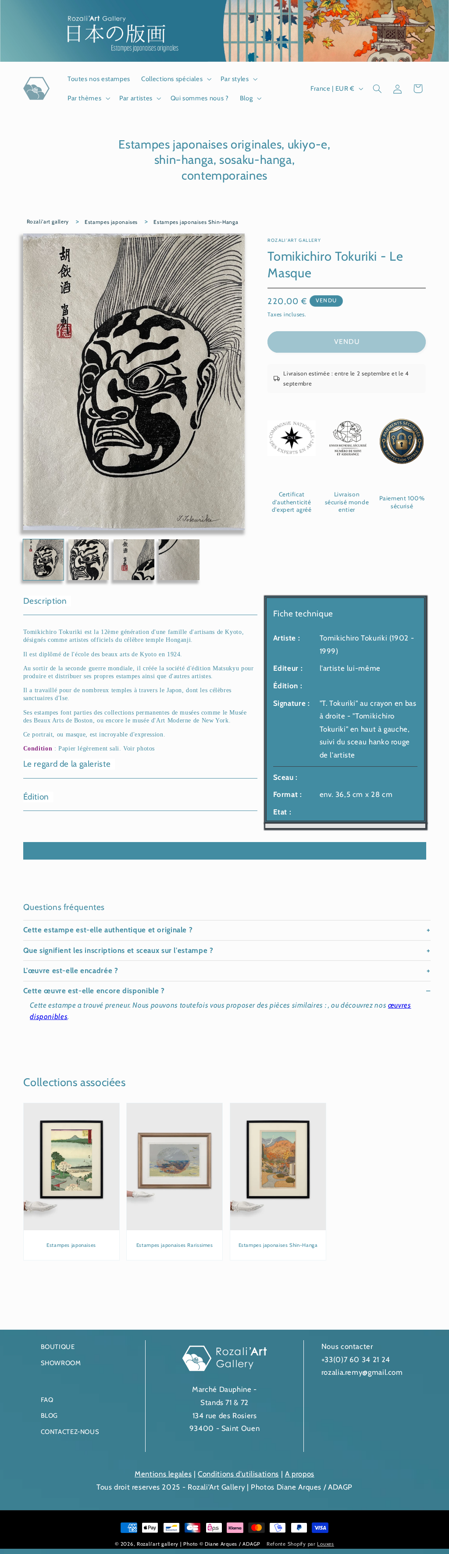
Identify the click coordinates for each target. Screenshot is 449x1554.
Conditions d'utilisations (238, 1473)
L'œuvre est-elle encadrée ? (70, 970)
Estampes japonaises (111, 222)
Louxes (325, 1544)
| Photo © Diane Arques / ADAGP (221, 1544)
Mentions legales (163, 1473)
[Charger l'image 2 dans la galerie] (88, 559)
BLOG (49, 1415)
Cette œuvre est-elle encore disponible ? (94, 990)
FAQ (47, 1400)
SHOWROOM (61, 1363)
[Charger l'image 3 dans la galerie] (134, 559)
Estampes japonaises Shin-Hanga (195, 222)
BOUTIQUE (58, 1347)
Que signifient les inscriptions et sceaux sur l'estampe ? (118, 950)
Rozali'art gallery (48, 221)
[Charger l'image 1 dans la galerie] (43, 559)
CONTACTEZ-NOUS (70, 1432)
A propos (299, 1473)
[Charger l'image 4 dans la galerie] (179, 559)
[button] (175, 78)
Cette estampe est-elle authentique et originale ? (108, 929)
